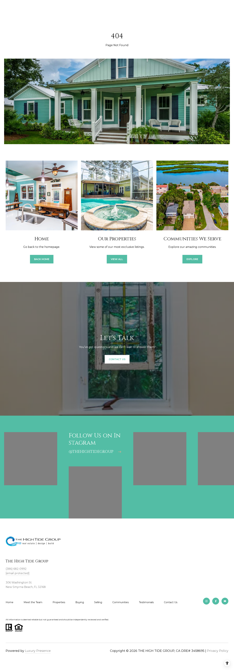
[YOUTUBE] (224, 601)
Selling (98, 602)
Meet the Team (33, 602)
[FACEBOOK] (215, 601)
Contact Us (170, 602)
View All (117, 259)
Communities (120, 602)
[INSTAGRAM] (206, 601)
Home (9, 602)
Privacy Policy (217, 651)
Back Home (41, 259)
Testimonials (146, 602)
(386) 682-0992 (16, 568)
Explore (192, 259)
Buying (79, 602)
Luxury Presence (38, 651)
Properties (59, 602)
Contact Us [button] (117, 359)
